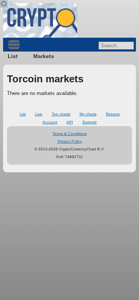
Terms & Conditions (70, 134)
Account (49, 122)
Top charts (61, 114)
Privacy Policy (70, 141)
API (69, 122)
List (13, 56)
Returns (113, 114)
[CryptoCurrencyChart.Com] (40, 20)
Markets (43, 56)
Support (89, 122)
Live (38, 114)
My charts (88, 114)
